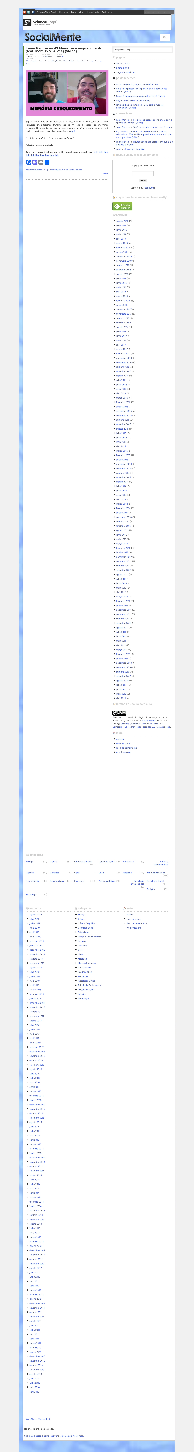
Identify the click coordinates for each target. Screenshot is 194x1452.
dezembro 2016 (124, 358)
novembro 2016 (124, 362)
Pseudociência (57, 881)
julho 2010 (121, 685)
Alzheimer (29, 170)
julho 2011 (121, 632)
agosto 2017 (122, 327)
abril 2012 (121, 592)
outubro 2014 (122, 473)
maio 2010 (121, 693)
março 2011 (122, 649)
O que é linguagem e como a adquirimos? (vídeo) (140, 96)
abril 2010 (121, 698)
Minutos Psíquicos (69, 61)
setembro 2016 (123, 371)
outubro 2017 (122, 318)
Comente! (59, 56)
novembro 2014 (124, 468)
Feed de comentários (126, 748)
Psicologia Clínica (107, 881)
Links (101, 872)
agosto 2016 (122, 375)
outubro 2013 (122, 521)
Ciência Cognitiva (32, 61)
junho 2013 (121, 534)
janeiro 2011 (122, 658)
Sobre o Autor (123, 63)
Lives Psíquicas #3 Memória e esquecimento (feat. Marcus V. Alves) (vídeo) (64, 49)
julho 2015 (121, 433)
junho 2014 (121, 490)
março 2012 (122, 596)
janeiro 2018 (122, 305)
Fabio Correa (122, 119)
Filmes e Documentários (47, 61)
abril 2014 (121, 499)
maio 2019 (121, 234)
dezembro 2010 (124, 662)
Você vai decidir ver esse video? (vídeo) (152, 127)
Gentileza (54, 872)
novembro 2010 (124, 667)
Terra (73, 12)
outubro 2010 (122, 671)
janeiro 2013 (122, 552)
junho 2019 (121, 229)
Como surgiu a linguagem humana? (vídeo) (137, 84)
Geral (76, 872)
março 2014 (122, 503)
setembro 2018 (123, 269)
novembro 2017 (124, 313)
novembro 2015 (124, 415)
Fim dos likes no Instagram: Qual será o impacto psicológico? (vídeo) (140, 106)
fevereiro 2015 (123, 455)
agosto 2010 (122, 680)
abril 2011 (121, 645)
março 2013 (122, 543)
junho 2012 (121, 583)
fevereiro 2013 (123, 548)
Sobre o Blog (122, 67)
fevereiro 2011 (123, 654)
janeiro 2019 (122, 252)
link (96, 152)
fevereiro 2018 (123, 300)
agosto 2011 (122, 627)
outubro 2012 (122, 565)
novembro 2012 (124, 561)
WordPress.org (123, 752)
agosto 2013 (122, 530)
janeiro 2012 (122, 605)
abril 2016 (121, 393)
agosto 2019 (122, 221)
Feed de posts (123, 743)
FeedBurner (149, 187)
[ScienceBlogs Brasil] (40, 24)
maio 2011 (121, 640)
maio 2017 (121, 340)
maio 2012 (121, 587)
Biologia (29, 861)
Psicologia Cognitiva (135, 149)
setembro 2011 (123, 623)
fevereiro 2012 (123, 601)
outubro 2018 (122, 265)
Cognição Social (106, 861)
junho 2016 (121, 384)
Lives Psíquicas (55, 170)
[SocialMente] (54, 41)
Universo (63, 12)
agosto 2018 (122, 274)
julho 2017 (121, 331)
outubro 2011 (122, 618)
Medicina (59, 61)
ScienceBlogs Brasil (46, 12)
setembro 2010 (123, 676)
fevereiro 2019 (123, 247)
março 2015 (122, 451)
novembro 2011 (123, 614)
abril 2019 (121, 238)
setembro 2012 (123, 570)
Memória (65, 170)
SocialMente (31, 1419)
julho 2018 (121, 278)
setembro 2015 (123, 424)
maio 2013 (121, 539)
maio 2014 (121, 495)
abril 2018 (121, 291)
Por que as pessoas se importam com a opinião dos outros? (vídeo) (141, 90)
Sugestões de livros (125, 72)
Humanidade (92, 12)
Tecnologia (31, 894)
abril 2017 (121, 344)
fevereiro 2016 (123, 402)
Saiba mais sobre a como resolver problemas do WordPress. (54, 1435)
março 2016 (122, 397)
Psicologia (90, 61)
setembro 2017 (123, 322)
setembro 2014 (123, 477)
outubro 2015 (122, 419)
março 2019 (122, 243)
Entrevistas (128, 861)
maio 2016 (121, 389)
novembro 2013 (124, 517)
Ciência (53, 861)
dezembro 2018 (124, 256)
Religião (151, 889)
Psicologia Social (155, 881)
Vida (81, 12)
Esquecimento (38, 170)
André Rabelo (47, 56)
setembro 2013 (123, 526)
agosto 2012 (122, 574)
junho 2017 (121, 336)
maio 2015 (121, 442)
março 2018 (122, 296)
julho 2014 (121, 486)
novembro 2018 (124, 260)
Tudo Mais (107, 12)
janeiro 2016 (122, 406)
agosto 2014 (122, 481)
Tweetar (104, 173)
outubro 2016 (122, 367)
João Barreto (122, 127)
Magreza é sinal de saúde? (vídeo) (133, 100)
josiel (118, 149)
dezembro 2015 (124, 411)
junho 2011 (121, 636)
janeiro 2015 (122, 459)
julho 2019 (121, 225)
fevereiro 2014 (123, 508)
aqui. (72, 131)
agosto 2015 (122, 428)
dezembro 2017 (124, 309)
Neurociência (81, 61)
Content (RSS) (44, 1419)
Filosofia (30, 872)
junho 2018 (121, 283)
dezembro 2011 (124, 610)
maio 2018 (121, 287)
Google (46, 170)
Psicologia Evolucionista (137, 882)
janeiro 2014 (122, 512)
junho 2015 (121, 437)
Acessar (120, 739)
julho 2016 (121, 380)
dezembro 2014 (124, 464)
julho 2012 (121, 579)
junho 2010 (121, 689)
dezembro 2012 (124, 557)
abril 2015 (121, 446)
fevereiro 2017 (123, 353)
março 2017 (122, 349)
